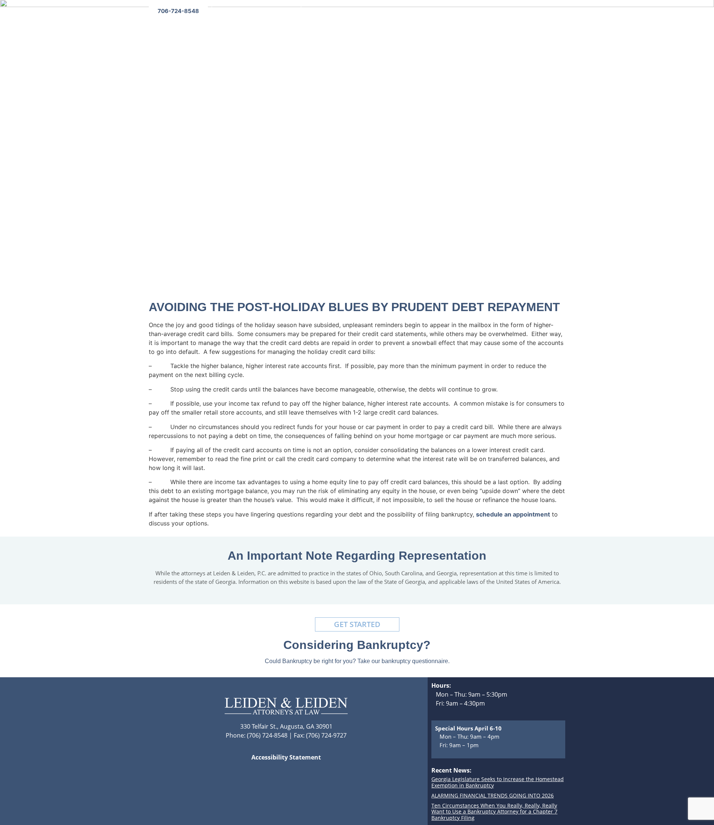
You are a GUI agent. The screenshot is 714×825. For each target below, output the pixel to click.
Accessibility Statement (286, 757)
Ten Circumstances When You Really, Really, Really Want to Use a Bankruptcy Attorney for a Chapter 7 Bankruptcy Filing (494, 812)
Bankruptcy (335, 39)
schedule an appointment (513, 514)
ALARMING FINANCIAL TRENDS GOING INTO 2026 (492, 795)
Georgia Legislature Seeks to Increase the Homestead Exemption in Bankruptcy (497, 782)
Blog (366, 39)
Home (267, 39)
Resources (465, 39)
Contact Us (504, 39)
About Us (297, 39)
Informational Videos (410, 39)
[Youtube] (557, 11)
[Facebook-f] (543, 11)
